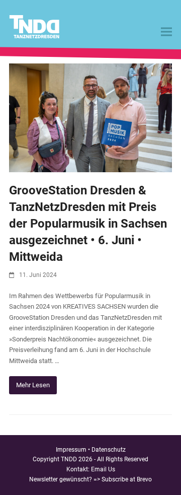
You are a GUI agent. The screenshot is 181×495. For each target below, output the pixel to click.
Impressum (71, 449)
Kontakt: (78, 469)
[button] (166, 32)
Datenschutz (109, 449)
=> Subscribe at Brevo (123, 479)
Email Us (103, 469)
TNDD (69, 459)
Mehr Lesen (33, 385)
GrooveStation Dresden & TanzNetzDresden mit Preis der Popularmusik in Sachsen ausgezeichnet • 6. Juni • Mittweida (88, 223)
